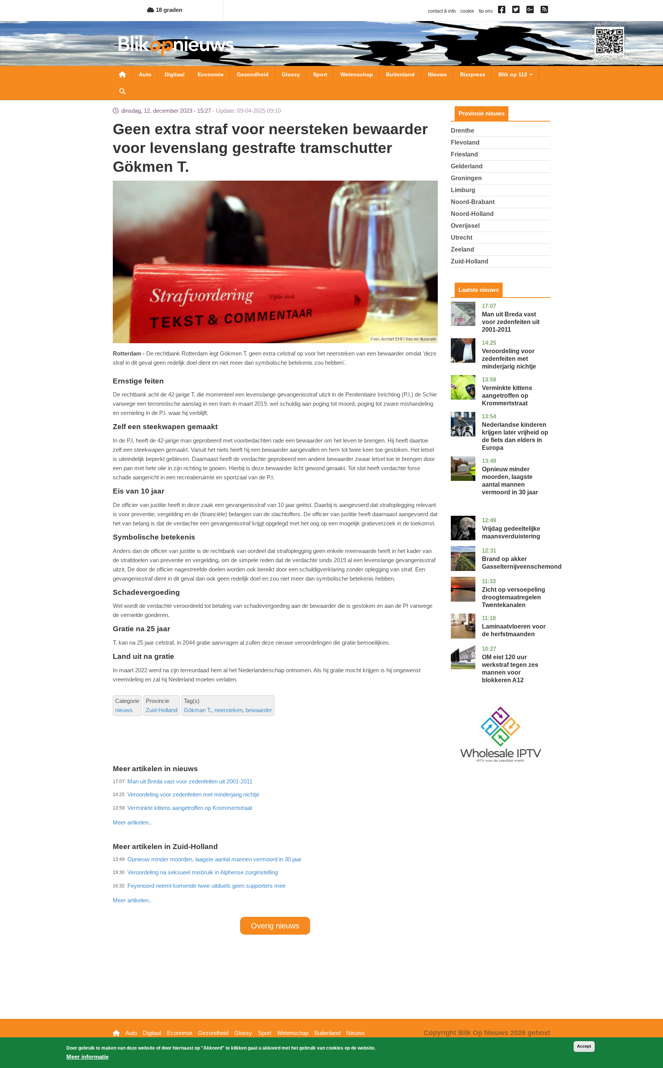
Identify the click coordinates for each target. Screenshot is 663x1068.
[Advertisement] (275, 805)
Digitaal (175, 74)
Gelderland (467, 166)
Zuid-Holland (161, 710)
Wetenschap (356, 74)
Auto (145, 74)
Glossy (291, 74)
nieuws (124, 710)
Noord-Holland (472, 214)
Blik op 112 (513, 74)
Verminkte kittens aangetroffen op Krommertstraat (507, 395)
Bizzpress (472, 74)
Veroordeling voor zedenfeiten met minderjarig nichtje (509, 359)
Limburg (463, 190)
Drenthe (462, 130)
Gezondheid (253, 74)
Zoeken (122, 91)
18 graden (168, 10)
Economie (211, 74)
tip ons (486, 11)
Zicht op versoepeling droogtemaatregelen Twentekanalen (513, 597)
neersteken (228, 710)
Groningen (466, 178)
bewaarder (259, 710)
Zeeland (462, 249)
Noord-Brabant (473, 202)
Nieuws (437, 74)
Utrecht (461, 237)
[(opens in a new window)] (502, 11)
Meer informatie (87, 1056)
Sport (320, 74)
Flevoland (465, 142)
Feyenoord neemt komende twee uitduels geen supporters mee (206, 885)
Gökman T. (197, 710)
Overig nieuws (275, 926)
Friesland (464, 154)
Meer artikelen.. (132, 822)
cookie (467, 11)
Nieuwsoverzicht (122, 74)
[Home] (176, 45)
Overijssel (465, 225)
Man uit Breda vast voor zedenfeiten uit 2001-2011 (510, 322)
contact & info (442, 11)
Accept (584, 1046)
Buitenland (400, 74)
